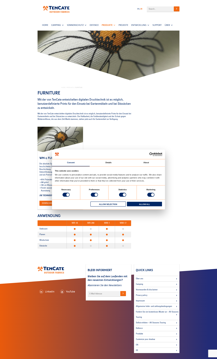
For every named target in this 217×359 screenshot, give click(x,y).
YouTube (70, 291)
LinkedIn (49, 291)
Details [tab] (108, 163)
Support (157, 25)
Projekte (123, 25)
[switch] (94, 195)
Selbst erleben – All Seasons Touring (151, 323)
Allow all (144, 204)
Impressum (140, 301)
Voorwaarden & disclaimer (147, 290)
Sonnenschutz (75, 25)
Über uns (139, 279)
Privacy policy (141, 295)
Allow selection (108, 204)
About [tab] (146, 163)
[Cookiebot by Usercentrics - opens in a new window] (151, 154)
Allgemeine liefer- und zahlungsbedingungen (154, 306)
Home (45, 25)
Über (167, 25)
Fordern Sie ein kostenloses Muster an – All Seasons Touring (157, 314)
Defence (94, 25)
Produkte (107, 25)
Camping (56, 25)
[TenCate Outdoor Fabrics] (56, 9)
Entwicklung (138, 25)
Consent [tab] (71, 163)
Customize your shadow (145, 339)
